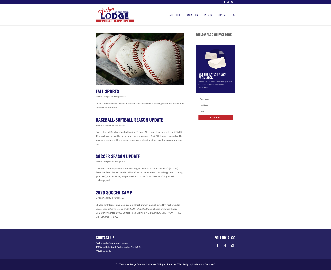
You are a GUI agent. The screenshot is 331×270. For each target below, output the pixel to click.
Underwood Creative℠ (203, 264)
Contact (223, 15)
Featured (122, 97)
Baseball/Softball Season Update (129, 119)
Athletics (175, 15)
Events (208, 15)
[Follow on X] (225, 245)
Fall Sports (107, 91)
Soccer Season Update (118, 156)
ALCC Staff (102, 97)
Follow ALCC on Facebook (214, 34)
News (122, 125)
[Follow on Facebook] (218, 245)
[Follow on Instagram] (232, 245)
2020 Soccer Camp (114, 192)
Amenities (192, 15)
